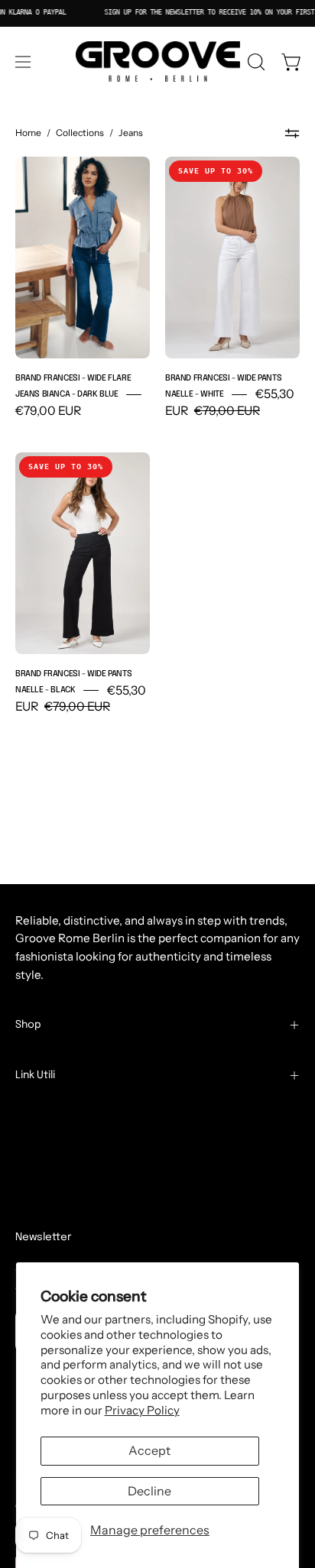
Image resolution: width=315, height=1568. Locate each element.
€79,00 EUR (48, 410)
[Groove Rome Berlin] (158, 62)
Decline (149, 1490)
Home (28, 132)
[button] (254, 62)
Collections (80, 132)
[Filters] (292, 134)
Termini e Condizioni (70, 1113)
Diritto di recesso (70, 1210)
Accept (149, 1450)
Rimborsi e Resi (56, 1162)
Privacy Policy (142, 1410)
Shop (28, 1024)
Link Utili (35, 1075)
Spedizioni (43, 1138)
